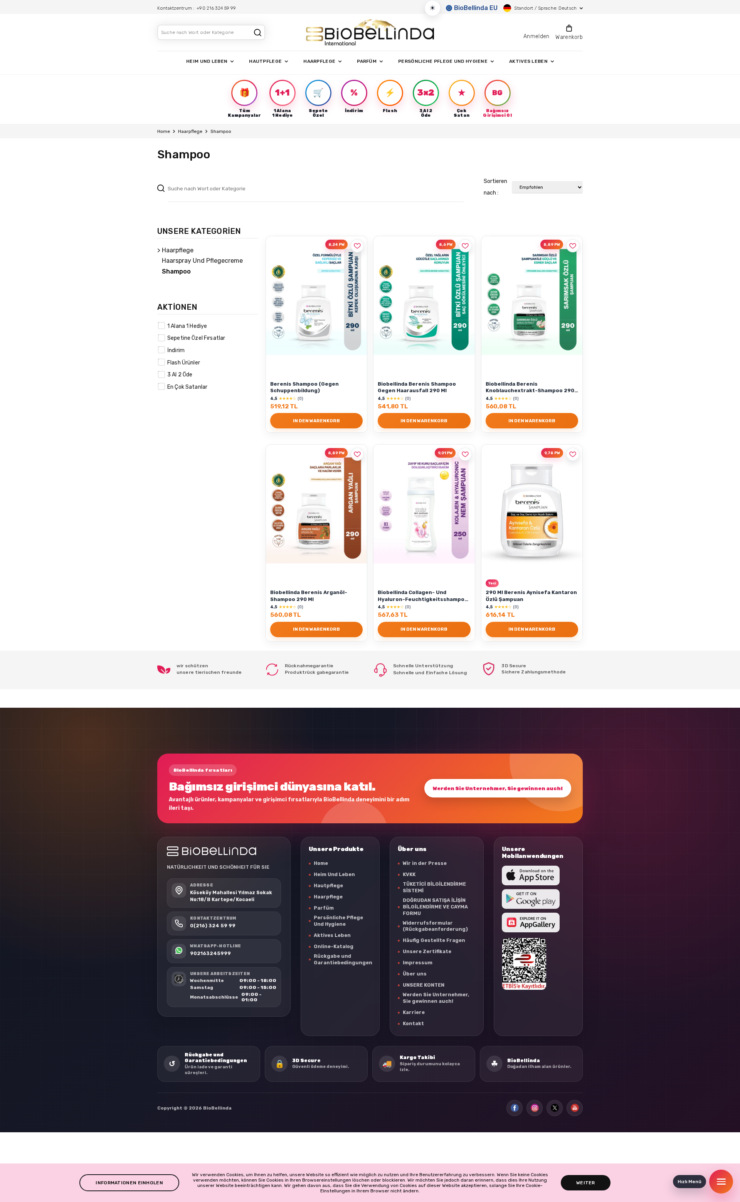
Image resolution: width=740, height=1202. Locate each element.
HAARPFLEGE (319, 61)
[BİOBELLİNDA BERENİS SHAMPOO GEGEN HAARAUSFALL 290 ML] (423, 302)
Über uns (415, 974)
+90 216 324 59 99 (216, 8)
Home (163, 131)
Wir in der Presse (425, 863)
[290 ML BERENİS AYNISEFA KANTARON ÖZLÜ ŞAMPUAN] (531, 510)
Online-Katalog (333, 946)
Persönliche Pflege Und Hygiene (338, 921)
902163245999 (210, 953)
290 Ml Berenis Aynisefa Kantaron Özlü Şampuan (531, 595)
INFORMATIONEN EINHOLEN (129, 1182)
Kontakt (413, 1023)
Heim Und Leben (334, 874)
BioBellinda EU (476, 8)
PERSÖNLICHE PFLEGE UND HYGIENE (443, 61)
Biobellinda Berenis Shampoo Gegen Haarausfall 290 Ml (417, 387)
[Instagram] (534, 1108)
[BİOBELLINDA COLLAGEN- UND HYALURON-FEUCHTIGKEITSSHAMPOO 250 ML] (423, 510)
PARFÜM (367, 61)
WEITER (585, 1182)
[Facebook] (514, 1108)
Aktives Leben (332, 935)
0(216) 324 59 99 (212, 925)
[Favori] (357, 245)
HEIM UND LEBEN (206, 61)
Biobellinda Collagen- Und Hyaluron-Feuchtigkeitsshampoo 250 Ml (423, 596)
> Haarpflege (175, 250)
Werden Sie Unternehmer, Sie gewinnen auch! (498, 788)
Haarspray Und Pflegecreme (202, 260)
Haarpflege (190, 131)
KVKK (409, 874)
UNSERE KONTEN (423, 985)
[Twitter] (555, 1108)
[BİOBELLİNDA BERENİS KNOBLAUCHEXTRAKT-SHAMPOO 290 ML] (531, 302)
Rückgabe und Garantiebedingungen (343, 959)
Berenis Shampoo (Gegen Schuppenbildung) (304, 387)
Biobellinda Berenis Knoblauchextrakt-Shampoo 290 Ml (530, 388)
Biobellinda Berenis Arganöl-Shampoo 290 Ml (308, 595)
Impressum (417, 962)
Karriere (414, 1012)
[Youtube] (575, 1108)
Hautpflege (328, 885)
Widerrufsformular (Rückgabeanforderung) (435, 926)
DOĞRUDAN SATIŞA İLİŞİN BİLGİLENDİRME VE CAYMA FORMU (435, 906)
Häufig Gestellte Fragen (434, 940)
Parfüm (324, 908)
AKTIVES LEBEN (528, 61)
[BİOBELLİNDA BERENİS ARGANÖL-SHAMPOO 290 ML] (316, 510)
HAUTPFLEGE (265, 61)
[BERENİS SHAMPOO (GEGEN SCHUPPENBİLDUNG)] (316, 302)
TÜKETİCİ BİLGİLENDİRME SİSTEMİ (434, 887)
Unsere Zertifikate (427, 951)
